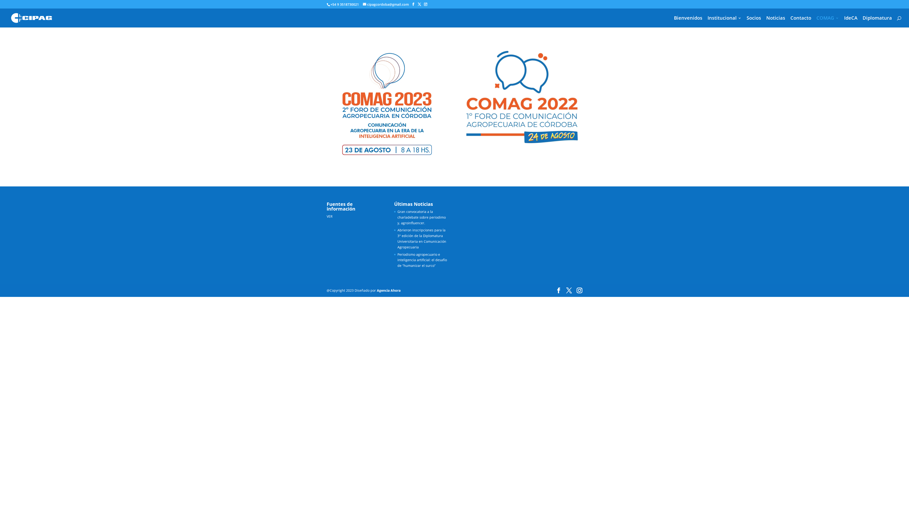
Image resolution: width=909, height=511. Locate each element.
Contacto (800, 18)
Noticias (775, 18)
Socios (754, 18)
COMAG (825, 18)
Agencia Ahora (389, 290)
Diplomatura (877, 18)
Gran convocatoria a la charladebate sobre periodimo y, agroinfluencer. (421, 217)
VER (330, 216)
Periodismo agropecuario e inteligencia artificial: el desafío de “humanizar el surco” (422, 260)
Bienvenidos (688, 18)
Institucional (722, 18)
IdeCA (850, 18)
